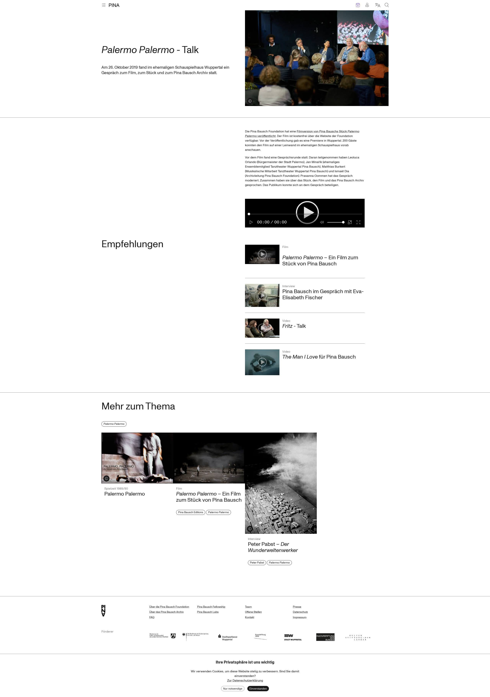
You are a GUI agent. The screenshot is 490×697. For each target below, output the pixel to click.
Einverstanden (258, 688)
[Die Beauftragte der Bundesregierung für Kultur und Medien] (195, 636)
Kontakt (249, 617)
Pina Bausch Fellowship (211, 607)
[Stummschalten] (322, 222)
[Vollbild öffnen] (358, 222)
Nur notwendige (232, 688)
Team (248, 607)
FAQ (151, 617)
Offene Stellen (253, 612)
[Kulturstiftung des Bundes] (325, 636)
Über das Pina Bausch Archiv (166, 612)
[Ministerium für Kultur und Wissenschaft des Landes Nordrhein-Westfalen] (162, 636)
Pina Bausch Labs (208, 612)
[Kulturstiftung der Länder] (358, 636)
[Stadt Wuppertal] (292, 636)
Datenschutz (300, 612)
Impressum (299, 617)
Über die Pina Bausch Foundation (169, 607)
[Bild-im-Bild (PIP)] (350, 222)
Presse (297, 607)
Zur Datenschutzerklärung (245, 680)
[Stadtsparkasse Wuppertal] (227, 636)
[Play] (251, 222)
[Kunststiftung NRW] (260, 636)
